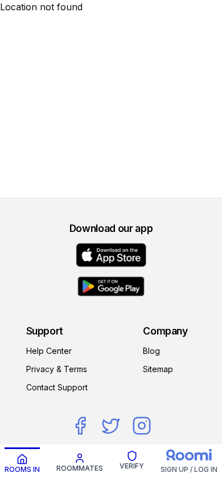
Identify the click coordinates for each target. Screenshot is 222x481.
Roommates (79, 468)
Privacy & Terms (56, 369)
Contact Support (57, 387)
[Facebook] (80, 425)
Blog (151, 351)
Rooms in (22, 469)
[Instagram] (141, 425)
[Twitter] (111, 425)
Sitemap (158, 369)
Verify (132, 466)
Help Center (49, 351)
